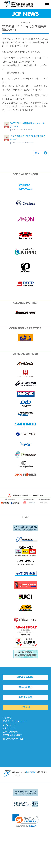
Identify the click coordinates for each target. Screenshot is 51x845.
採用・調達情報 (10, 732)
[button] (25, 821)
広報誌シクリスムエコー (15, 721)
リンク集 (7, 718)
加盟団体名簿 (25, 697)
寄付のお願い (25, 687)
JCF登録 (25, 707)
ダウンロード (9, 725)
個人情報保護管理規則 (13, 739)
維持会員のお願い (25, 677)
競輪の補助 (30, 772)
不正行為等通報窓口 (12, 735)
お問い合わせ (9, 728)
